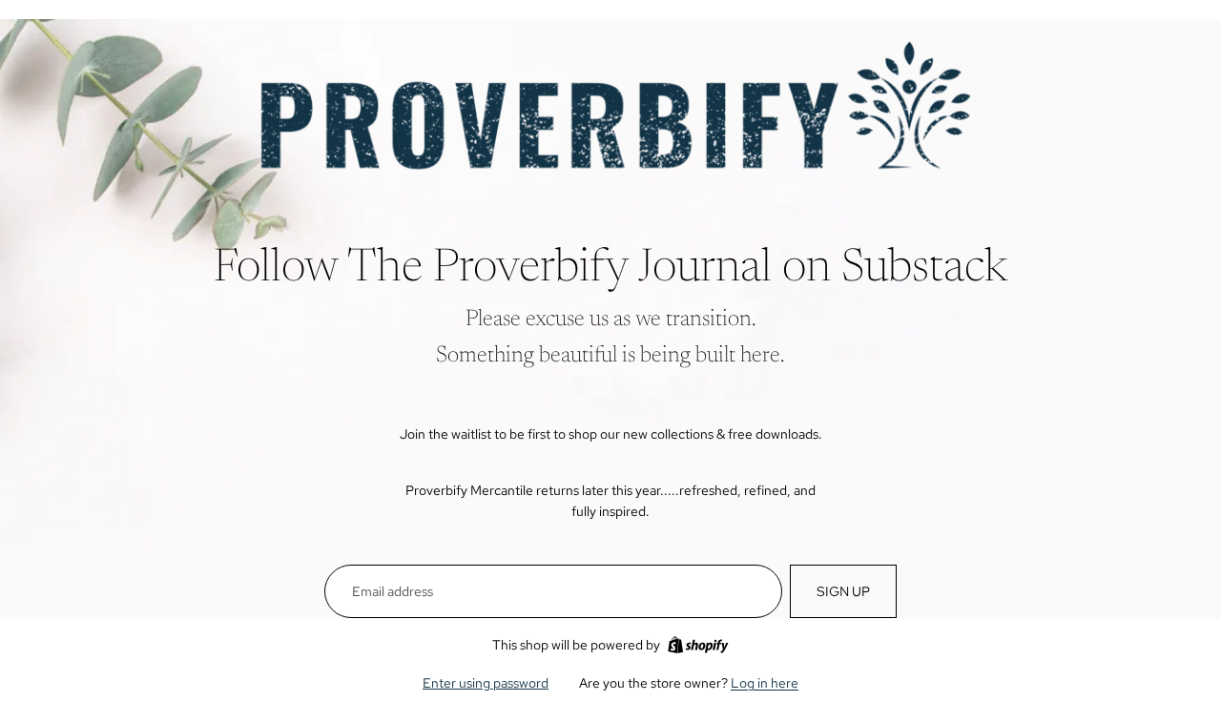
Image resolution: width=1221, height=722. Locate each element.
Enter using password (485, 682)
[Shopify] (698, 644)
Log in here (764, 682)
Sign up (843, 591)
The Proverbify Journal (559, 270)
